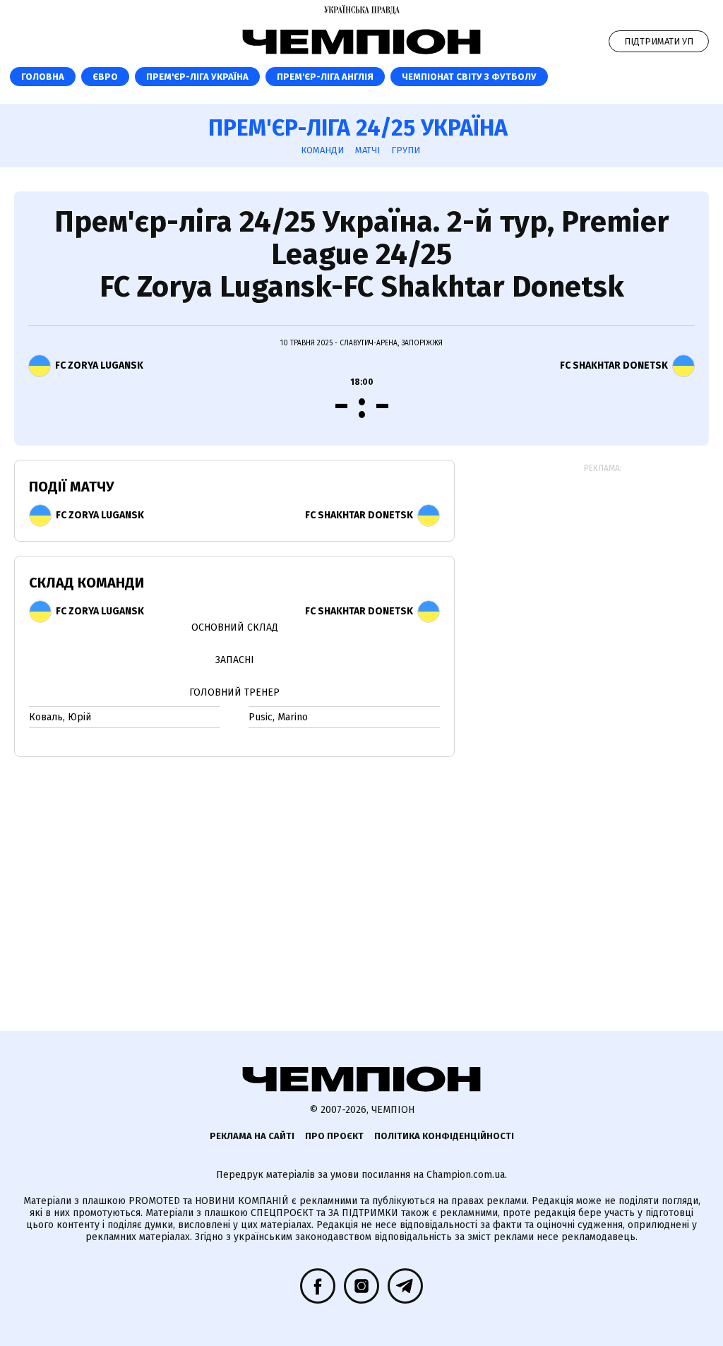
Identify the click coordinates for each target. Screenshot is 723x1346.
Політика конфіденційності (444, 1136)
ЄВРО (105, 76)
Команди (322, 150)
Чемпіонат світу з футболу (469, 76)
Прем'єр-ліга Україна (197, 76)
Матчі (367, 150)
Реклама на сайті (252, 1136)
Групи (405, 150)
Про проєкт (334, 1136)
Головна (42, 76)
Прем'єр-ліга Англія (325, 76)
